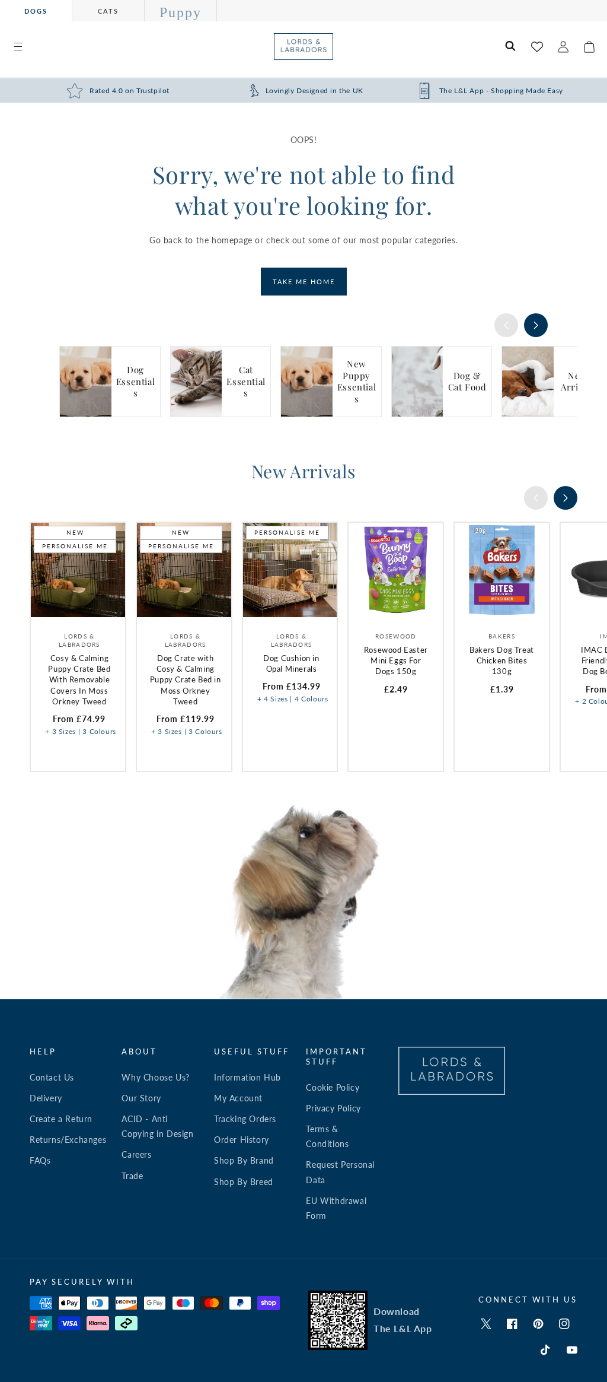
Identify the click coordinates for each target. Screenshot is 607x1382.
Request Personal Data (340, 1171)
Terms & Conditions (327, 1136)
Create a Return (61, 1119)
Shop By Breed (243, 1182)
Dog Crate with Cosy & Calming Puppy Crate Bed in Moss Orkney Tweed (185, 679)
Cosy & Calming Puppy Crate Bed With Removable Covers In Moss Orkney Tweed (79, 679)
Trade (132, 1176)
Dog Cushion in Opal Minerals (291, 663)
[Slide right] (536, 325)
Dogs (35, 11)
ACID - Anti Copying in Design (157, 1126)
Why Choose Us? (155, 1077)
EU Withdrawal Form (336, 1208)
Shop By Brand (244, 1160)
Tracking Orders (245, 1119)
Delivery (46, 1098)
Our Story (141, 1098)
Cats (108, 11)
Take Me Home (304, 281)
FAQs (40, 1160)
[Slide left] (506, 325)
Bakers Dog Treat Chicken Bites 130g (501, 660)
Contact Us (52, 1077)
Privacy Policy (333, 1108)
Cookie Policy (332, 1087)
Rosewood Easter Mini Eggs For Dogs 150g (396, 660)
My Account (238, 1098)
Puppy (180, 12)
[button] (18, 47)
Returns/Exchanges (68, 1140)
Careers (136, 1154)
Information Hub (247, 1077)
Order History (241, 1140)
